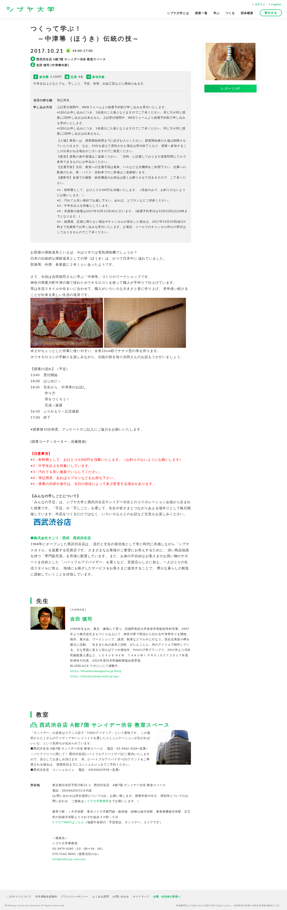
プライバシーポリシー (74, 896)
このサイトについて (19, 896)
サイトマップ (141, 896)
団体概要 (247, 13)
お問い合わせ (121, 896)
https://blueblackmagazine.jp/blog (95, 671)
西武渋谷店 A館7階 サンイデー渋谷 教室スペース (104, 725)
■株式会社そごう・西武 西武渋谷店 (61, 538)
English (276, 4)
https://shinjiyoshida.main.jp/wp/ (94, 676)
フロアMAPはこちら (69, 822)
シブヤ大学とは (178, 13)
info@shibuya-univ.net (69, 859)
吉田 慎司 (81, 619)
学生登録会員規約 (46, 896)
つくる (230, 13)
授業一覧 (201, 13)
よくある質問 (100, 896)
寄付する (271, 12)
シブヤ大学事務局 (96, 801)
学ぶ (216, 13)
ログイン (260, 4)
